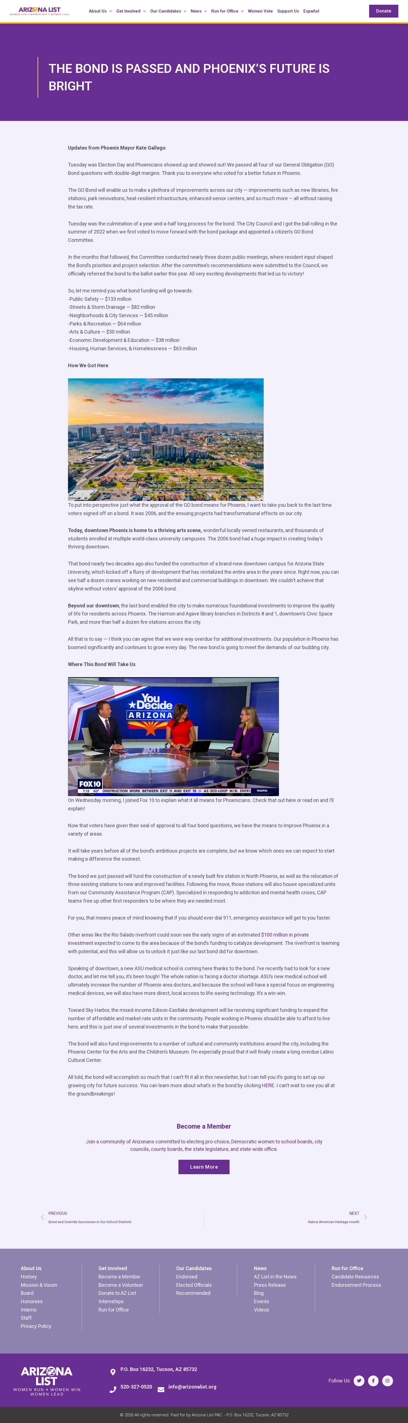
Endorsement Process (356, 1285)
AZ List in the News (275, 1277)
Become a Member (119, 1277)
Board (27, 1293)
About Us (31, 1268)
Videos (261, 1310)
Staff (26, 1318)
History (29, 1277)
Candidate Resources (355, 1277)
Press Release (270, 1285)
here (291, 800)
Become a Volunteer (121, 1285)
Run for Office (114, 1310)
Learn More (204, 1167)
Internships (111, 1301)
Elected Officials (194, 1285)
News (260, 1268)
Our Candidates (194, 1268)
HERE (268, 1085)
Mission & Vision (39, 1285)
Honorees (32, 1301)
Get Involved (113, 1268)
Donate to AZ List (117, 1293)
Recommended (193, 1293)
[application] (109, 11)
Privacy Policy (36, 1326)
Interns (29, 1310)
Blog (259, 1293)
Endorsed (186, 1277)
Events (261, 1301)
